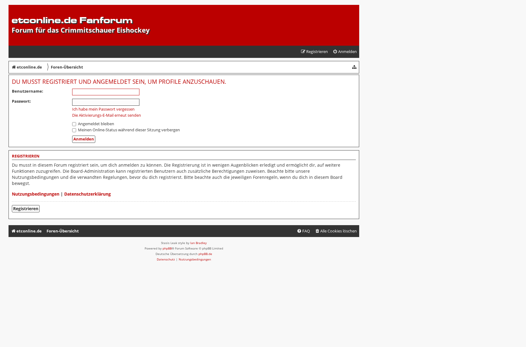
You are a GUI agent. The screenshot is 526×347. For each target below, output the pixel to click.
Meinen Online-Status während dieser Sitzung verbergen (128, 130)
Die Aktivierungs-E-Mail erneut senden (106, 115)
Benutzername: (27, 91)
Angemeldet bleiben (95, 123)
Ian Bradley (198, 243)
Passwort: (21, 101)
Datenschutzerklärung (87, 194)
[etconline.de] (15, 7)
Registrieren (25, 208)
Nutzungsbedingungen (35, 194)
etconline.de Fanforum (72, 20)
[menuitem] (344, 52)
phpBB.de (205, 254)
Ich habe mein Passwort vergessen (103, 109)
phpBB (167, 248)
